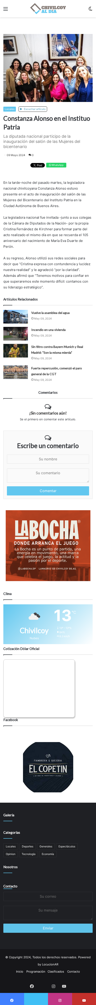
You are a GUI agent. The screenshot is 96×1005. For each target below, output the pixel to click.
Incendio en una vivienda (48, 330)
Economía (48, 854)
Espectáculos (66, 846)
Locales (10, 109)
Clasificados (56, 971)
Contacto (10, 886)
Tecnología (28, 854)
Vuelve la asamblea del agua (50, 313)
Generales (46, 846)
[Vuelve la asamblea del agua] (15, 317)
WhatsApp (57, 165)
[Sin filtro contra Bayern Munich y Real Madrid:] (15, 351)
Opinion (10, 854)
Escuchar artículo (34, 109)
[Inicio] (48, 8)
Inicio (19, 971)
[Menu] (5, 10)
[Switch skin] (90, 10)
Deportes (27, 846)
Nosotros (10, 867)
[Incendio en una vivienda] (15, 334)
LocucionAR (50, 964)
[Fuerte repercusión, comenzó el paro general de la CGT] (15, 372)
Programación (35, 971)
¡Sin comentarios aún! (48, 412)
